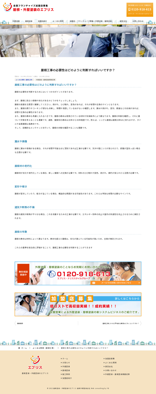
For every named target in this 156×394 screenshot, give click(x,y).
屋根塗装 (28, 21)
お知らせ (66, 362)
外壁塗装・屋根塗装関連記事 (45, 80)
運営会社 (123, 21)
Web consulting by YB (100, 388)
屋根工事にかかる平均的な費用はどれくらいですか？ (121, 323)
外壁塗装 (16, 21)
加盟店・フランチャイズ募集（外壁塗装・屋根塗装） (92, 21)
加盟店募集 (110, 358)
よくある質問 (58, 21)
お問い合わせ (137, 21)
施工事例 (66, 374)
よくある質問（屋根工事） (24, 80)
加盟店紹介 (42, 21)
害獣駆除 (20, 323)
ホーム (65, 358)
